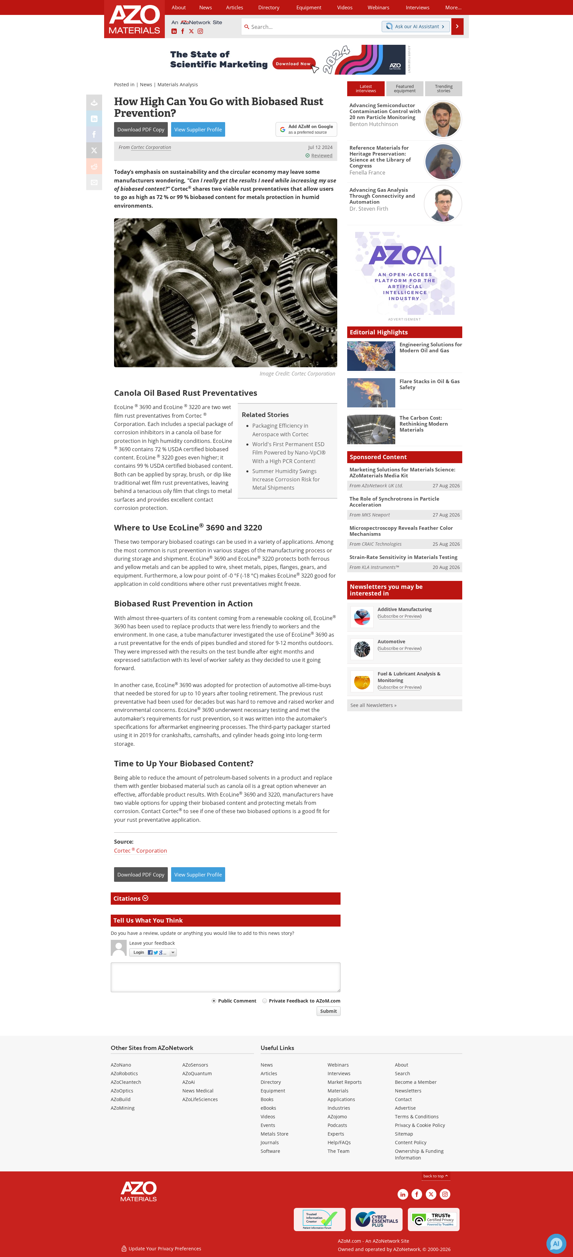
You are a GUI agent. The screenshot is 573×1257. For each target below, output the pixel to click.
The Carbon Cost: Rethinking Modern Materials (424, 423)
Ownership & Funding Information (419, 1154)
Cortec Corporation (140, 850)
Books (267, 1099)
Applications (341, 1099)
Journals (270, 1142)
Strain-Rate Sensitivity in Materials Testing (403, 557)
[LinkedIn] (94, 118)
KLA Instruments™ (380, 567)
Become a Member (416, 1082)
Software (270, 1151)
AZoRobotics (124, 1073)
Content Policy (410, 1142)
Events (268, 1125)
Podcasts (337, 1125)
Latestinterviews (366, 88)
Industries (339, 1108)
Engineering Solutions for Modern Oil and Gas (431, 347)
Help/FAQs (339, 1142)
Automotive (391, 641)
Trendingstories (444, 88)
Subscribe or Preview (399, 616)
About (401, 1065)
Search (402, 1073)
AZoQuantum (197, 1073)
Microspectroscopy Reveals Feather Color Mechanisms (401, 530)
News (146, 84)
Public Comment (237, 1001)
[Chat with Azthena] (556, 1244)
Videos (268, 1116)
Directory (269, 7)
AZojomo (337, 1116)
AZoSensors (195, 1065)
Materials (338, 1090)
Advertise (405, 1108)
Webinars (338, 1065)
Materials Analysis (178, 84)
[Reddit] (94, 166)
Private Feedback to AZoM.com (305, 1001)
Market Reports (345, 1082)
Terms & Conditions (417, 1116)
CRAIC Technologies (382, 544)
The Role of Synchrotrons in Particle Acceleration (394, 501)
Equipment (273, 1090)
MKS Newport (376, 515)
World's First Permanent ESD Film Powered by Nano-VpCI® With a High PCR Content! (289, 453)
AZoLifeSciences (200, 1099)
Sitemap (404, 1134)
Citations (127, 898)
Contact (403, 1099)
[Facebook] (94, 134)
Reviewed (322, 155)
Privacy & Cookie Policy (420, 1125)
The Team (339, 1151)
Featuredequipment (405, 88)
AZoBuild (121, 1099)
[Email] (94, 182)
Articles (269, 1073)
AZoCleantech (126, 1082)
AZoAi (188, 1082)
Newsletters (408, 1090)
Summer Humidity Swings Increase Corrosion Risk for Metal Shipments (286, 479)
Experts (336, 1134)
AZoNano (121, 1065)
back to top (434, 1176)
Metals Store (274, 1134)
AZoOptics (122, 1090)
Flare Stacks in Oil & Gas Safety (430, 384)
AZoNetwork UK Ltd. (382, 485)
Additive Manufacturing (405, 609)
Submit (328, 1011)
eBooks (268, 1108)
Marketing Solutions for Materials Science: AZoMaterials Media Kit (402, 472)
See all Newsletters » (373, 705)
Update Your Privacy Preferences (164, 1248)
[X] (94, 150)
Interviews (339, 1073)
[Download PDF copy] (94, 102)
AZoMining (123, 1108)
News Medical (198, 1090)
